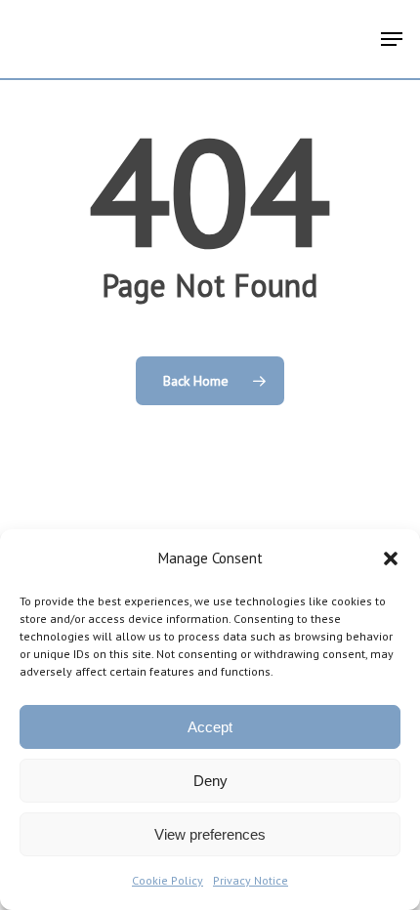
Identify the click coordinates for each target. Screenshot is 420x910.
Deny (210, 780)
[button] (390, 558)
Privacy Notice (250, 880)
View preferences (210, 834)
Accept (210, 727)
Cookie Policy (167, 880)
